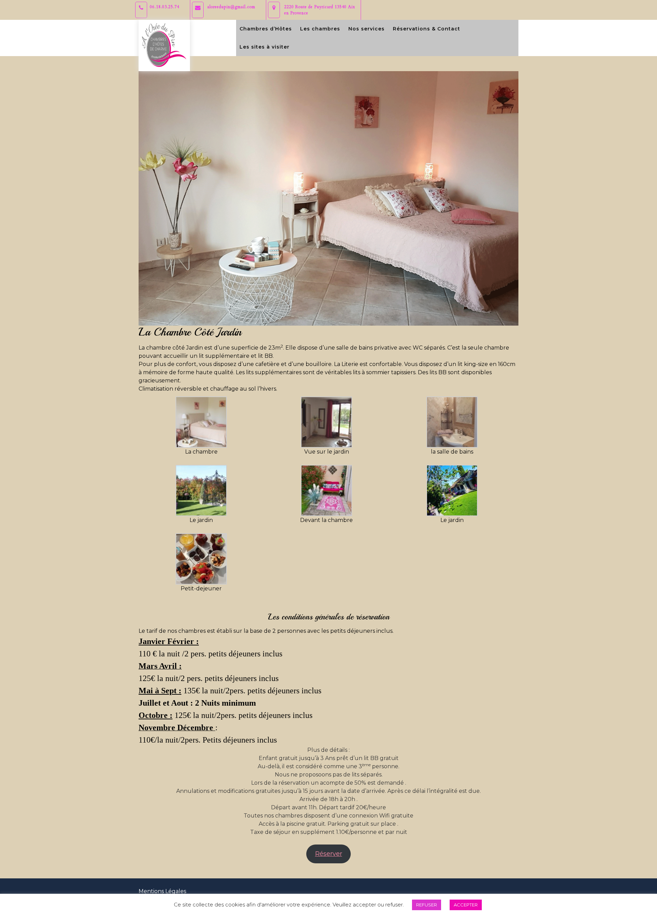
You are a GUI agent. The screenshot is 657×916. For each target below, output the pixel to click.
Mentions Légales (162, 891)
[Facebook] (512, 4)
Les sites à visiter (264, 47)
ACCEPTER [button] (466, 904)
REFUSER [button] (426, 904)
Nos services (366, 29)
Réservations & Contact (426, 29)
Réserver (328, 854)
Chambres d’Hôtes (266, 29)
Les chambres (320, 29)
